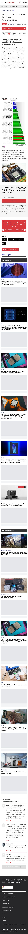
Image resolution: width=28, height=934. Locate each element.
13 (17, 224)
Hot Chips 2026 (14, 6)
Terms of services (20, 205)
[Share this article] (3, 33)
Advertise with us (6, 910)
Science (21, 240)
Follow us (14, 34)
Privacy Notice (22, 206)
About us (4, 914)
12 (14, 224)
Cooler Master (12, 240)
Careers (4, 920)
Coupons (4, 917)
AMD (3, 243)
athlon (4, 240)
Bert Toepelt (12, 24)
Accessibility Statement (8, 907)
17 (15, 226)
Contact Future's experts (8, 897)
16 (12, 226)
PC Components (5, 10)
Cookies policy (5, 903)
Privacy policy (5, 900)
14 (21, 224)
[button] (26, 2)
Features (4, 24)
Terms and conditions (7, 893)
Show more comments (13, 867)
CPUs (13, 10)
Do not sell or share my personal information (13, 924)
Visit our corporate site (14, 882)
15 (24, 224)
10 (7, 224)
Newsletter (23, 34)
